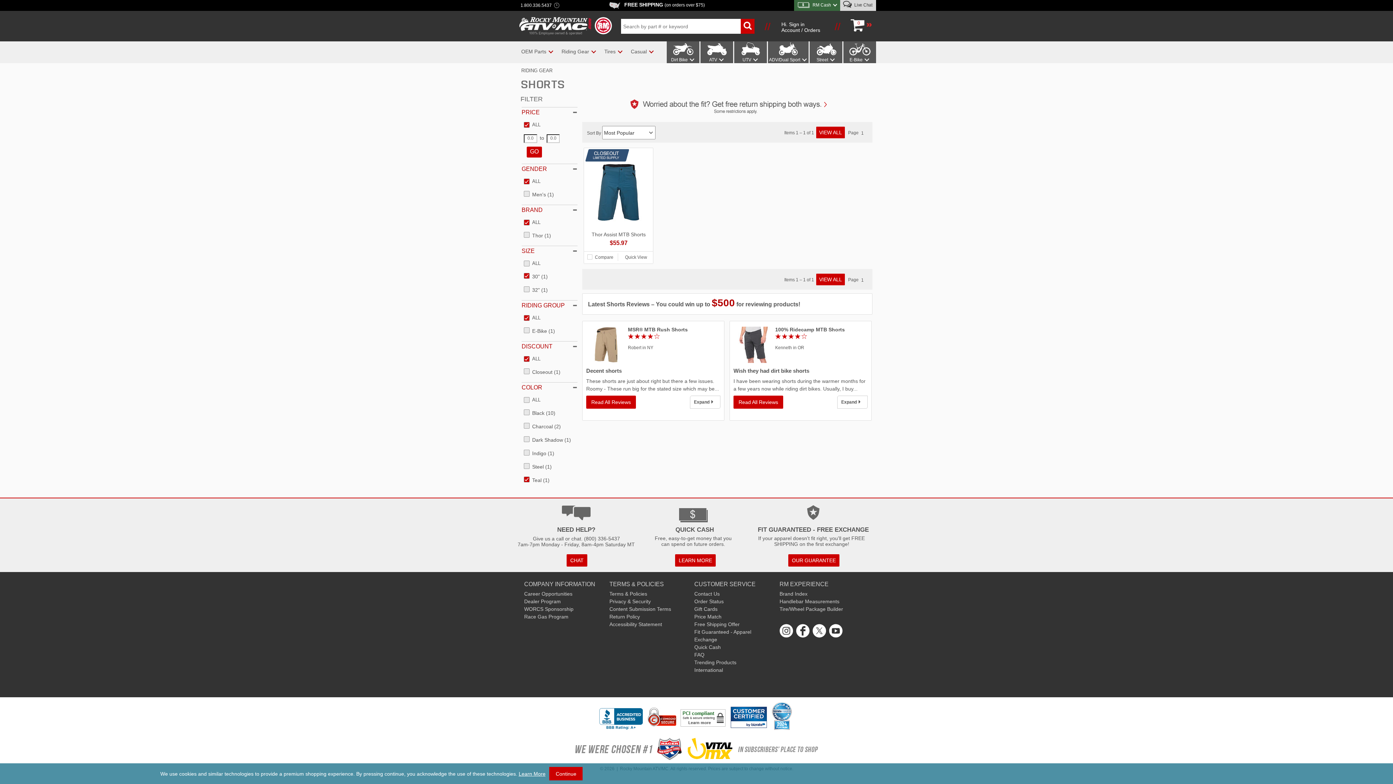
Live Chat (862, 5)
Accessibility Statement (635, 624)
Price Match (708, 617)
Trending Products (715, 662)
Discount (537, 346)
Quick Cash (707, 647)
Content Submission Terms (640, 609)
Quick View (636, 257)
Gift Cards (706, 609)
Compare (604, 257)
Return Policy (624, 617)
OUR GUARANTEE (814, 560)
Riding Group (543, 305)
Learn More (532, 774)
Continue (566, 774)
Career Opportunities (548, 594)
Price (531, 112)
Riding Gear (536, 70)
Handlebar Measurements (809, 601)
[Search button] (748, 26)
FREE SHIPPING (664, 5)
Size (528, 251)
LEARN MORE (695, 560)
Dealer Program (542, 601)
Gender (534, 169)
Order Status (709, 601)
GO (534, 151)
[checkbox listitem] (532, 125)
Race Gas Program (546, 617)
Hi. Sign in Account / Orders (800, 27)
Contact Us (707, 594)
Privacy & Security (630, 601)
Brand (532, 210)
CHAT (577, 560)
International (708, 670)
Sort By (594, 133)
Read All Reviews (611, 402)
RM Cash (822, 5)
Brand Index (794, 594)
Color (532, 387)
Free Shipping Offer (717, 624)
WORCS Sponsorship (549, 609)
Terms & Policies (628, 594)
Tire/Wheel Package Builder (811, 609)
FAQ (699, 655)
